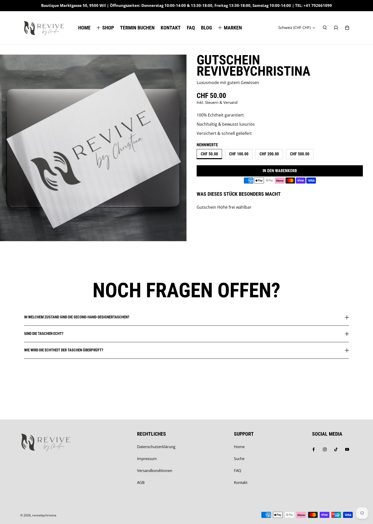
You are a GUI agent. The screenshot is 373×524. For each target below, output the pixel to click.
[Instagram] (324, 449)
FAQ (237, 470)
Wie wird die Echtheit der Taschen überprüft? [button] (63, 350)
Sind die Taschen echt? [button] (43, 333)
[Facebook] (313, 449)
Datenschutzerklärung (156, 446)
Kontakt (240, 482)
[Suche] (324, 27)
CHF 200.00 (269, 154)
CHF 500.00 (299, 154)
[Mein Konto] (336, 27)
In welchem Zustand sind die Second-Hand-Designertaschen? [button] (76, 317)
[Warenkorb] (347, 27)
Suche (239, 458)
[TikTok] (336, 449)
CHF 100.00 (238, 154)
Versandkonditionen (154, 470)
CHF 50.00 (209, 154)
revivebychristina (44, 515)
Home (239, 446)
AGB (141, 482)
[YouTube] (347, 449)
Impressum (147, 458)
